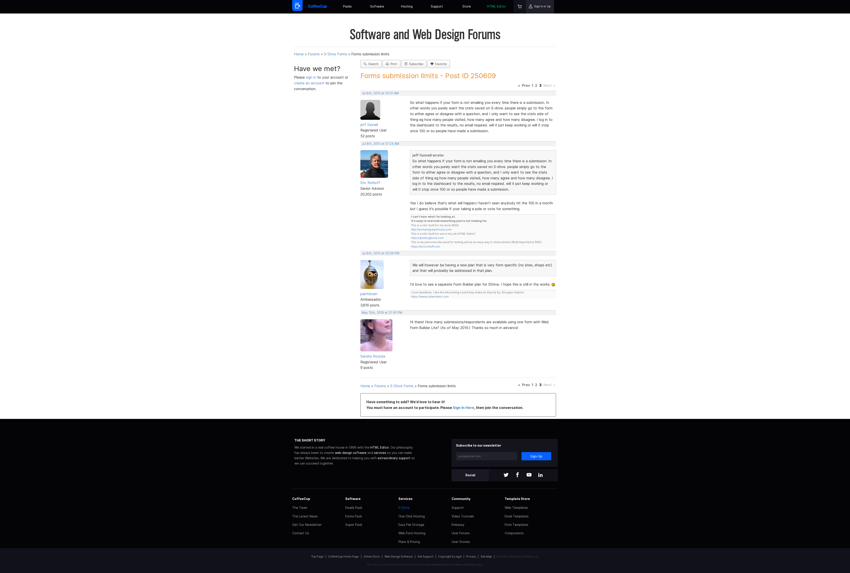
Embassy (458, 525)
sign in (311, 77)
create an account (309, 83)
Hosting (407, 6)
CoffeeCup (301, 499)
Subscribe (415, 64)
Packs (347, 6)
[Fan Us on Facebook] (517, 475)
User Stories (461, 542)
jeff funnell (369, 124)
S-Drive (404, 507)
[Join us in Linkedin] (540, 475)
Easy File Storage (411, 525)
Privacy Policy (440, 564)
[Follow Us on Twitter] (506, 475)
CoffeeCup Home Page (343, 556)
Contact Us (300, 533)
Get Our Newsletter (307, 525)
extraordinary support (394, 458)
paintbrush (368, 294)
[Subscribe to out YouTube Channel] (529, 475)
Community (461, 499)
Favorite (440, 64)
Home (299, 54)
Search (373, 64)
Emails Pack (353, 507)
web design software (351, 453)
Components (514, 533)
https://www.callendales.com (430, 296)
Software (377, 6)
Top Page (317, 556)
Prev (526, 85)
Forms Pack (353, 516)
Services (405, 499)
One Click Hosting (411, 516)
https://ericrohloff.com (425, 246)
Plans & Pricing (409, 542)
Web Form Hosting (411, 533)
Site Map (486, 556)
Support (437, 6)
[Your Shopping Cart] (520, 7)
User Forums (461, 533)
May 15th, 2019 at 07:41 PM (382, 312)
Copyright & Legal (450, 556)
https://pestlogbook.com (427, 238)
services (380, 453)
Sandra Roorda (372, 356)
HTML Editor (496, 6)
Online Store (371, 556)
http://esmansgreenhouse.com (431, 229)
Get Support (425, 556)
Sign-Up (536, 456)
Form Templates (516, 525)
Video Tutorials (463, 516)
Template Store (517, 499)
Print (393, 64)
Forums (314, 54)
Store (466, 6)
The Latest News (305, 516)
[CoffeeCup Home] (317, 7)
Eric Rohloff (370, 182)
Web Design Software (398, 556)
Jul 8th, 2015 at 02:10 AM (380, 93)
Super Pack (353, 525)
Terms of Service (465, 564)
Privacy (471, 556)
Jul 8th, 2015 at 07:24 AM (380, 143)
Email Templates (517, 516)
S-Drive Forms (335, 54)
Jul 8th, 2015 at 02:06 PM (380, 253)
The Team (299, 507)
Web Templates (516, 507)
